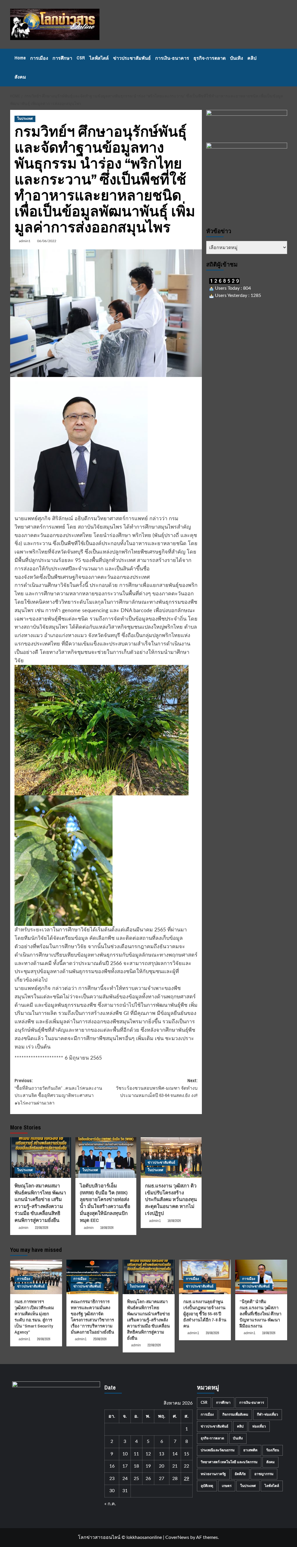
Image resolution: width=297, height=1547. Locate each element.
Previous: (58, 1091)
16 (112, 1466)
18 (136, 1466)
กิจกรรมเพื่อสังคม (235, 1414)
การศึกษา (62, 58)
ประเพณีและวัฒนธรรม (218, 1450)
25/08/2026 (99, 1339)
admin (23, 1228)
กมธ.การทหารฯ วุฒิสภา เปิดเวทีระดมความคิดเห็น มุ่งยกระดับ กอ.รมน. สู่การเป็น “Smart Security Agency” (34, 1316)
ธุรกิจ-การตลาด (209, 58)
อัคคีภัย (240, 1474)
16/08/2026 (174, 1220)
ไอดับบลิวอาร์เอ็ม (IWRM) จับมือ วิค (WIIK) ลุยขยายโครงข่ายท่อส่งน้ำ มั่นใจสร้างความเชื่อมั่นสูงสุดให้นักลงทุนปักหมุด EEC (105, 1202)
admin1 (24, 241)
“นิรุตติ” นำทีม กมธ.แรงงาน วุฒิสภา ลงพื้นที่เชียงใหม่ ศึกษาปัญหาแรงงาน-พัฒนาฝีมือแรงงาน (260, 1313)
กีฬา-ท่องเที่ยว (267, 1414)
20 (161, 1466)
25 (136, 1478)
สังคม (20, 77)
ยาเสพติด (250, 1450)
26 (148, 1478)
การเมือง (39, 58)
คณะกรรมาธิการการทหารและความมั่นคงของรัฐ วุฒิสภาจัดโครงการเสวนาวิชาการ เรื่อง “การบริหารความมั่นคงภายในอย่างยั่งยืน (92, 1316)
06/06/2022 (46, 241)
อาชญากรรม (264, 1474)
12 (148, 1454)
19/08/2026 (106, 1227)
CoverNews (177, 1537)
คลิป (251, 58)
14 (175, 1454)
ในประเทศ (25, 118)
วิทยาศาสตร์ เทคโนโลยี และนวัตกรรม (229, 1462)
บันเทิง (236, 58)
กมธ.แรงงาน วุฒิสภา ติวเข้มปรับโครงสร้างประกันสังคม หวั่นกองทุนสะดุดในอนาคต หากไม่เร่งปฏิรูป (171, 1199)
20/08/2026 (212, 1333)
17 (125, 1466)
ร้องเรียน (272, 1450)
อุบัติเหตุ (207, 1486)
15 (186, 1454)
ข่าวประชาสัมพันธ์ (132, 58)
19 (148, 1466)
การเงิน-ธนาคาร (172, 58)
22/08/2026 (41, 1227)
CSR (81, 58)
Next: (157, 1087)
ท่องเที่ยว (259, 1426)
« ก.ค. (110, 1503)
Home (20, 58)
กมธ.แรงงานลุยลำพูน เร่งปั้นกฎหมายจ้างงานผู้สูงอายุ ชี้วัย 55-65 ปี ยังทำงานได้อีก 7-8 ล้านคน (204, 1313)
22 (186, 1466)
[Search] (283, 68)
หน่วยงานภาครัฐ (213, 1474)
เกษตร (226, 1486)
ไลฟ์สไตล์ (99, 58)
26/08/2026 (43, 1339)
